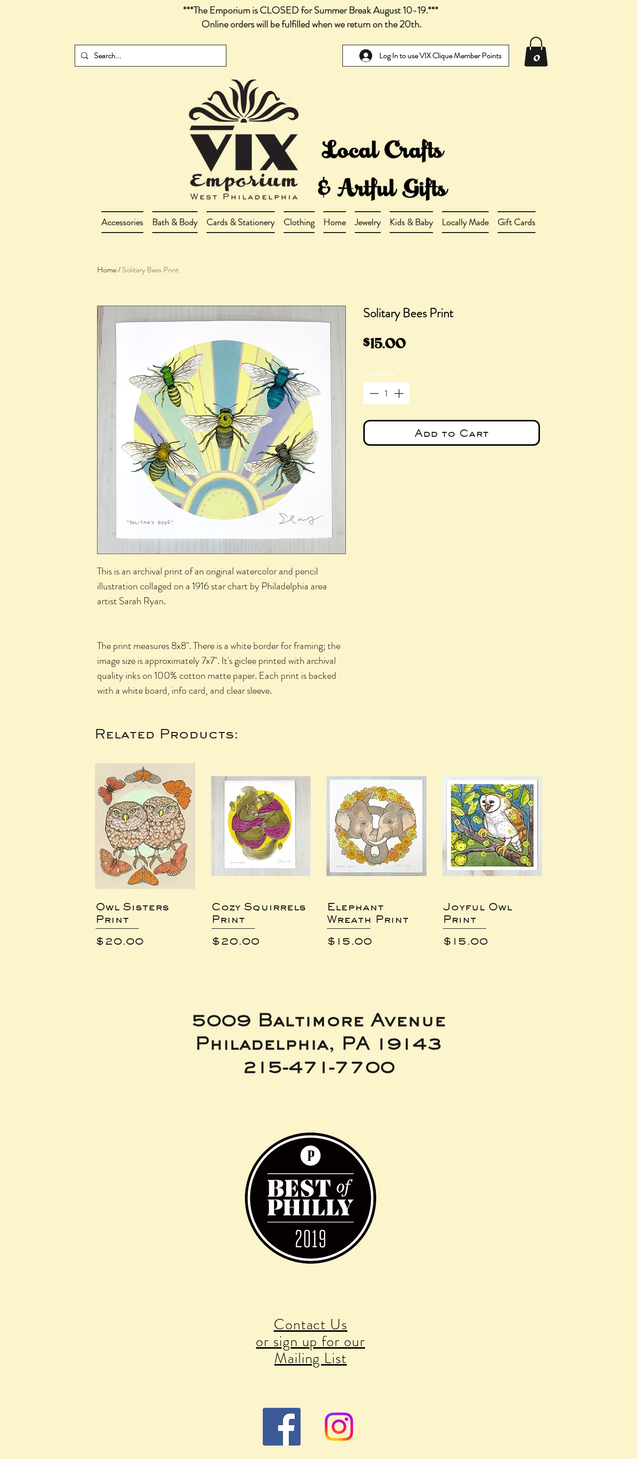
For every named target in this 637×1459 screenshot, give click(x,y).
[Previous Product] (81, 825)
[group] (318, 860)
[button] (175, 222)
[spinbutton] (386, 393)
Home (106, 269)
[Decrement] (373, 393)
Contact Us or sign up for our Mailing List (310, 1341)
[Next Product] (556, 825)
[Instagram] (339, 1427)
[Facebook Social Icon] (282, 1427)
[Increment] (400, 393)
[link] (536, 52)
